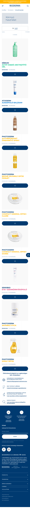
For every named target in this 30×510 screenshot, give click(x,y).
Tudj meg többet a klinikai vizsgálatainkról (16, 395)
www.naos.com (13, 463)
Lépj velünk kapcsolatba (8, 421)
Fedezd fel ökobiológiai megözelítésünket (16, 388)
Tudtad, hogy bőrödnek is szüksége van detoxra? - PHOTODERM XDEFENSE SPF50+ (15, 2)
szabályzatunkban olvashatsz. (8, 441)
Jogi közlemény (5, 494)
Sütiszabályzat (5, 498)
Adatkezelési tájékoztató (7, 496)
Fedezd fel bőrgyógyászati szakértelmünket (17, 381)
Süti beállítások (5, 500)
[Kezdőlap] (15, 6)
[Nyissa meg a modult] (28, 255)
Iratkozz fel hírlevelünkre (9, 428)
